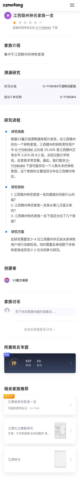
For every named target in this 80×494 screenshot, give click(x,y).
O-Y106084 (43, 27)
